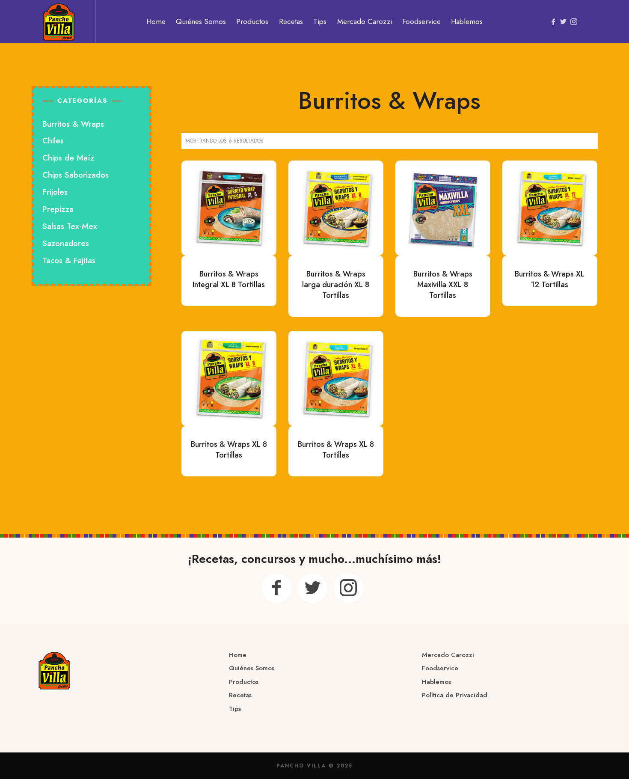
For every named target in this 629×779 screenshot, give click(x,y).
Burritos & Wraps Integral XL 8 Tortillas (229, 279)
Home (237, 655)
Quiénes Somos (251, 668)
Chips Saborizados (75, 175)
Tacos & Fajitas (68, 260)
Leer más (229, 207)
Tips (235, 709)
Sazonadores (65, 243)
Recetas (240, 695)
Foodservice (440, 668)
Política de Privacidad (454, 695)
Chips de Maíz (68, 158)
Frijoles (55, 192)
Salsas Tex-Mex (69, 226)
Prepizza (58, 209)
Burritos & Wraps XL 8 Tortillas (229, 450)
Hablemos (436, 682)
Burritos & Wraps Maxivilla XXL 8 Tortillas (442, 284)
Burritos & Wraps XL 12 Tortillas (549, 279)
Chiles (53, 140)
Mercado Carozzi (448, 655)
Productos (243, 682)
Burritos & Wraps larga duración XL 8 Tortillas (335, 284)
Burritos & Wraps (73, 124)
